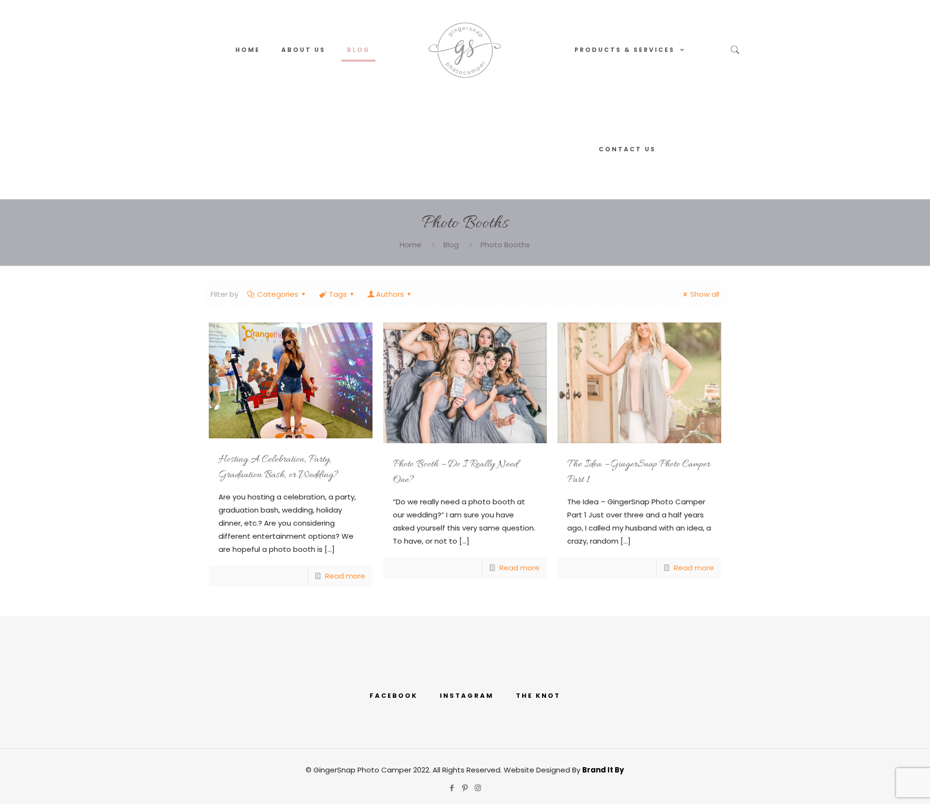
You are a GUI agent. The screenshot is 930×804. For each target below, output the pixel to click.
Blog (451, 245)
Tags (338, 294)
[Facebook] (452, 788)
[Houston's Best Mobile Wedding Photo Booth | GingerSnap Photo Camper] (464, 49)
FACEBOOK (394, 695)
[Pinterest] (465, 788)
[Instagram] (478, 788)
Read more (345, 576)
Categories (277, 294)
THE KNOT (538, 695)
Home (410, 245)
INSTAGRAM (467, 695)
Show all (704, 294)
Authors (390, 294)
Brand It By (603, 770)
